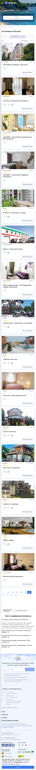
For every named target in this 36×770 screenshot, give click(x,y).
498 (21, 592)
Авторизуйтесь (14, 36)
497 (17, 592)
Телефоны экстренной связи (9, 707)
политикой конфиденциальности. (12, 675)
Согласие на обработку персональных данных (14, 724)
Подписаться (29, 669)
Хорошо (18, 767)
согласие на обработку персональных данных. (17, 677)
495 (9, 592)
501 (4, 595)
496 (13, 592)
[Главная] (2, 27)
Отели (5, 27)
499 (25, 592)
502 (8, 595)
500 (29, 592)
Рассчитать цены (27, 72)
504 (16, 595)
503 (12, 595)
